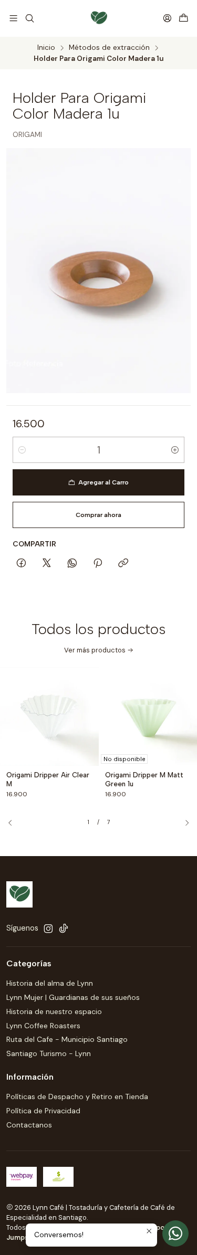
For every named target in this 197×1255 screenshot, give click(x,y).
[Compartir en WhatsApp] (72, 563)
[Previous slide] (14, 823)
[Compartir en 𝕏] (47, 563)
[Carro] (184, 18)
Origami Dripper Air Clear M (47, 779)
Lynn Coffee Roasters (43, 1025)
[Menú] (13, 18)
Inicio (46, 47)
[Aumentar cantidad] (175, 449)
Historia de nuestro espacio (54, 1011)
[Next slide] (183, 823)
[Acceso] (167, 18)
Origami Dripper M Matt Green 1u (144, 779)
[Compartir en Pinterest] (98, 563)
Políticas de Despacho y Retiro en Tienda (77, 1096)
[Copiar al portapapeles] (123, 563)
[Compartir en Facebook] (21, 563)
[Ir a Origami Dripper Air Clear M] (49, 716)
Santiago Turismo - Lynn (48, 1053)
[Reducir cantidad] (22, 449)
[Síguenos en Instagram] (48, 928)
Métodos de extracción (109, 47)
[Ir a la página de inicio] (98, 18)
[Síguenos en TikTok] (63, 928)
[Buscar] (29, 18)
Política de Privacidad (43, 1110)
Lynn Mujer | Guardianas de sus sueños (73, 997)
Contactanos (29, 1125)
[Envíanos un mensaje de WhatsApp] (175, 1233)
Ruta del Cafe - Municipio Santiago (67, 1039)
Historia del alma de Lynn (49, 983)
